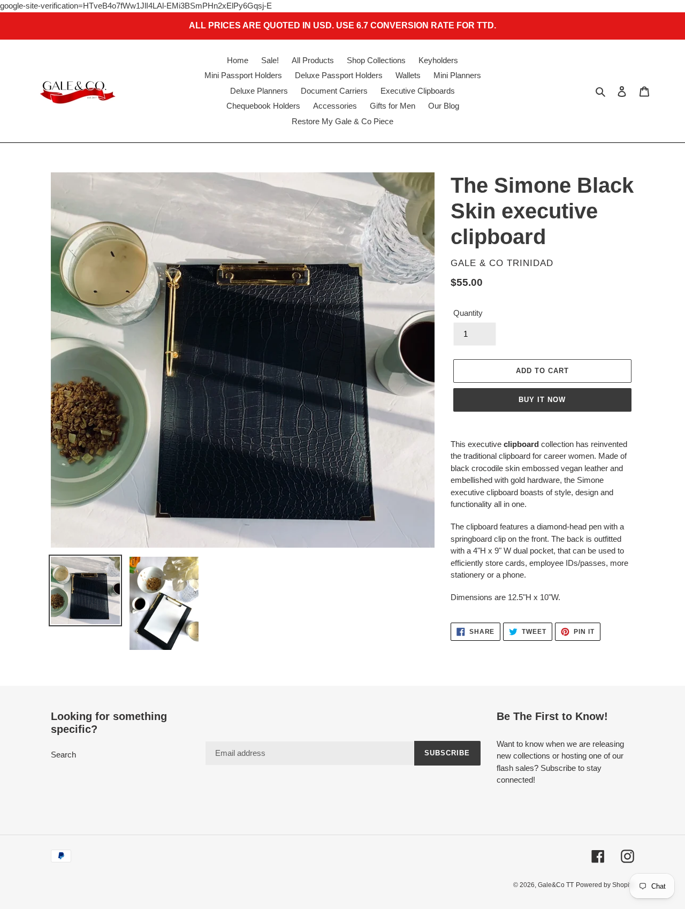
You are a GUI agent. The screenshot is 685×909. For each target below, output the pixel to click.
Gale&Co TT (556, 885)
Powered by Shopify (605, 885)
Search (63, 754)
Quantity (468, 312)
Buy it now (542, 400)
